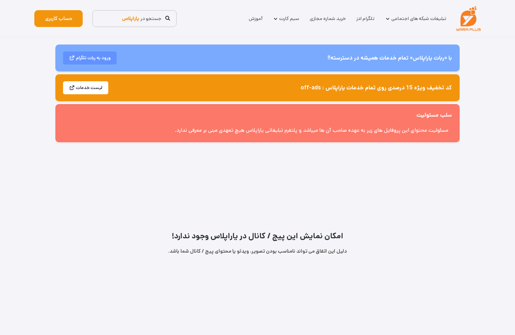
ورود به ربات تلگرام (93, 58)
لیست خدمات (89, 87)
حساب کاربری (58, 18)
